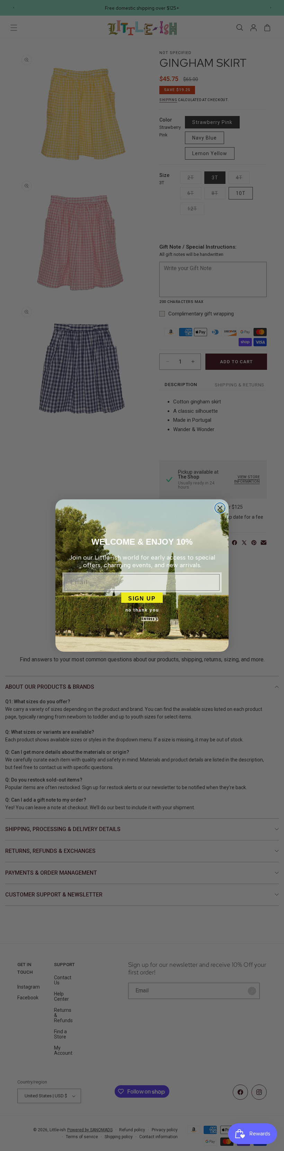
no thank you (142, 610)
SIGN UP (142, 597)
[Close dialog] (220, 508)
